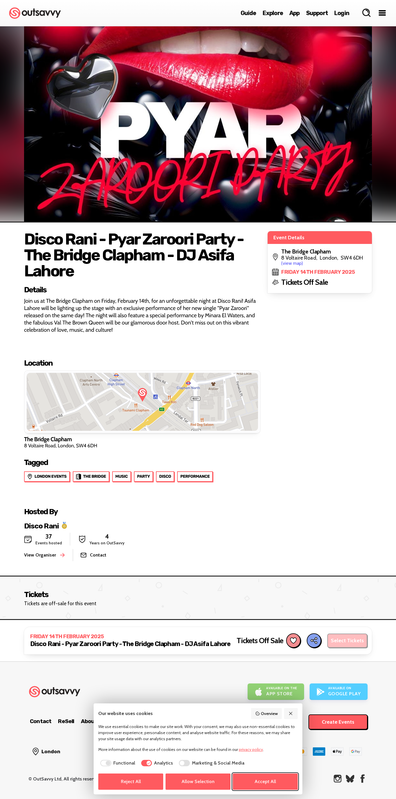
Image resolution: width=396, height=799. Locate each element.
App (294, 13)
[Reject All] (291, 713)
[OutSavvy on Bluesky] (350, 779)
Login (341, 13)
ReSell (66, 721)
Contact (40, 721)
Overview (269, 713)
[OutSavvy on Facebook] (362, 779)
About (89, 721)
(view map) (292, 263)
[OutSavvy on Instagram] (338, 779)
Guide (248, 13)
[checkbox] (116, 763)
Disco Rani (41, 525)
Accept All (265, 781)
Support (317, 13)
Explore (273, 13)
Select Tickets (347, 640)
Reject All (131, 781)
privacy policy (251, 749)
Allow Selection (198, 781)
